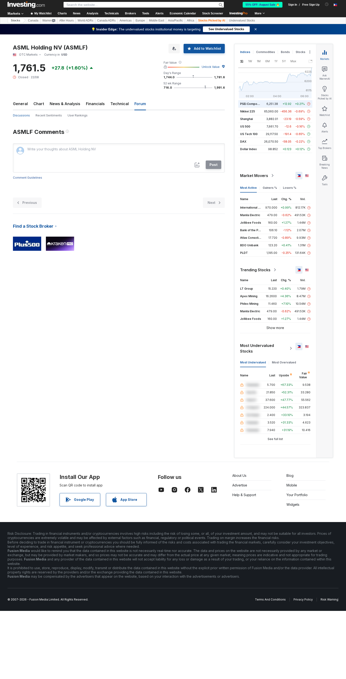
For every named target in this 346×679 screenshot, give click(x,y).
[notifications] (327, 4)
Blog (290, 475)
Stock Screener (212, 13)
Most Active (248, 187)
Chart (38, 103)
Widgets (292, 504)
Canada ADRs (106, 20)
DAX (243, 141)
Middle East (156, 20)
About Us (239, 475)
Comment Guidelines (27, 177)
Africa (190, 20)
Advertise (239, 485)
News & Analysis (65, 103)
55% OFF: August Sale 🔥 (262, 4)
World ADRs (85, 20)
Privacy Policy (303, 599)
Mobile (291, 485)
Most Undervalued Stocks (257, 348)
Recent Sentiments (49, 115)
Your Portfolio (297, 495)
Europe (140, 20)
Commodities (265, 52)
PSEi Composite (251, 104)
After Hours (66, 20)
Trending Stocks (255, 269)
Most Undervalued (253, 362)
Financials (95, 103)
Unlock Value (211, 67)
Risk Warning (329, 599)
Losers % (289, 187)
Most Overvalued (284, 362)
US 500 (245, 126)
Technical (119, 103)
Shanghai (246, 119)
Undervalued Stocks (242, 20)
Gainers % (270, 187)
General (20, 103)
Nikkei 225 (247, 111)
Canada (33, 20)
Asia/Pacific (175, 20)
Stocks (15, 20)
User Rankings (78, 115)
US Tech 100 (248, 134)
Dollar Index (248, 149)
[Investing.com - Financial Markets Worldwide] (26, 4)
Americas (126, 20)
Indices (245, 52)
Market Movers (254, 175)
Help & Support (244, 495)
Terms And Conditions (270, 599)
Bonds (285, 52)
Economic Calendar (183, 13)
